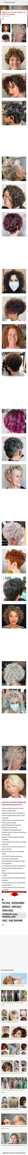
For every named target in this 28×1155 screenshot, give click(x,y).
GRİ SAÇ (16, 906)
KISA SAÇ (7, 910)
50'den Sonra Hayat (9, 2)
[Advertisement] (14, 141)
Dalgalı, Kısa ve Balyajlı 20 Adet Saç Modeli (11, 1039)
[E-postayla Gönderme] (3, 900)
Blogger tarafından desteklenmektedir (15, 1153)
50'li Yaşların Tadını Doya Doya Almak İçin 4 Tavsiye (13, 1145)
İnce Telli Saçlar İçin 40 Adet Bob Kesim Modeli (12, 1073)
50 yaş (6, 903)
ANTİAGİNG (18, 903)
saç (4, 920)
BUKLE (6, 906)
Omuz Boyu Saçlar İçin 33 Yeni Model (10, 1109)
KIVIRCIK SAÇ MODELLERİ (10, 915)
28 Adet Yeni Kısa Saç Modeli (8, 1056)
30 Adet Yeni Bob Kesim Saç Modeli (9, 1022)
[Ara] (26, 2)
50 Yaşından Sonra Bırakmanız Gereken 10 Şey (12, 985)
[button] (3, 19)
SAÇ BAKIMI (15, 920)
